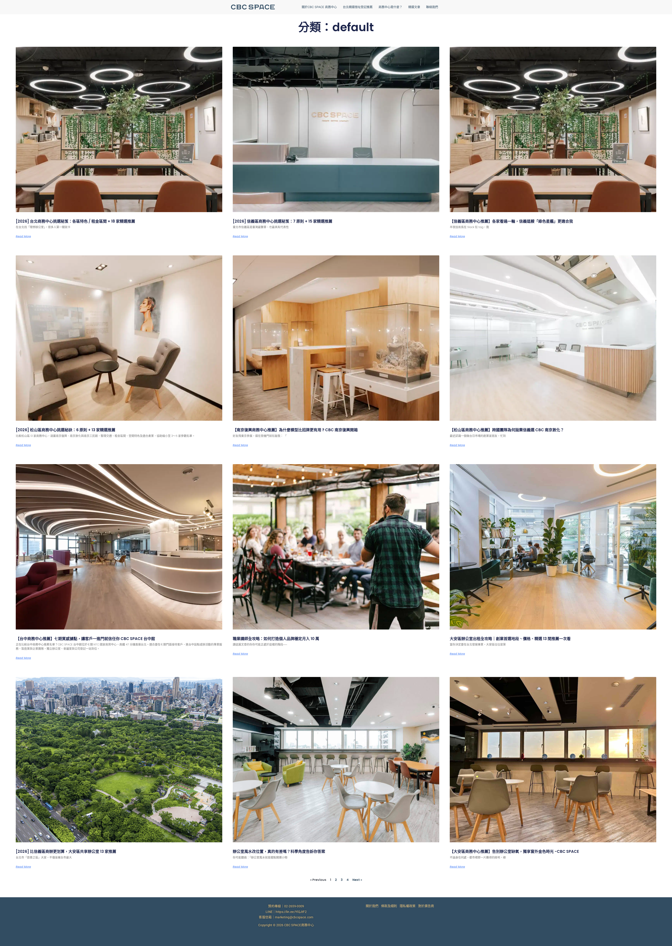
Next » (357, 880)
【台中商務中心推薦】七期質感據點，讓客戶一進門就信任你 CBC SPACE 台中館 (85, 638)
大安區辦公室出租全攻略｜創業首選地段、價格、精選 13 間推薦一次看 (510, 638)
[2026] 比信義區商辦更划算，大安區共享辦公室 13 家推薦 (66, 851)
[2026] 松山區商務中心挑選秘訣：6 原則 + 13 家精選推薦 (65, 430)
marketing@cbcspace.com (294, 917)
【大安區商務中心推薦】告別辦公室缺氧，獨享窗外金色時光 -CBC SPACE (514, 851)
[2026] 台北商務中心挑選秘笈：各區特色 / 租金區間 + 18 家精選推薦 (75, 221)
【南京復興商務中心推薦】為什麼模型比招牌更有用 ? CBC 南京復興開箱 (295, 430)
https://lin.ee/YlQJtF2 (291, 912)
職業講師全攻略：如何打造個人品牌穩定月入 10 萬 (276, 638)
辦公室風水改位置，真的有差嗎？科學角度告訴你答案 (279, 851)
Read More (23, 236)
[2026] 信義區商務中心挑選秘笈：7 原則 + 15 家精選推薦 (282, 221)
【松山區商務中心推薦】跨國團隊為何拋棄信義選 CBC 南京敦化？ (507, 430)
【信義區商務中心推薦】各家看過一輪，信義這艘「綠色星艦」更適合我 (511, 221)
